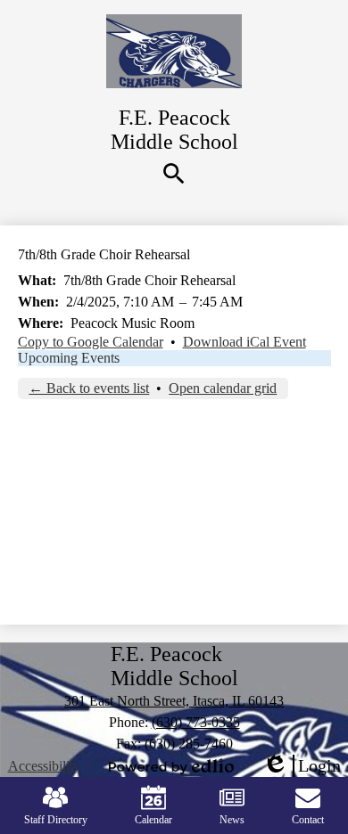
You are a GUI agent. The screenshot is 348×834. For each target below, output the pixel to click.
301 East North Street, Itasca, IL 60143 (174, 700)
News (232, 820)
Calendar (153, 820)
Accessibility (44, 765)
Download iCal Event (244, 341)
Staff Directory (55, 820)
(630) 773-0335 (196, 722)
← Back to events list (89, 388)
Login (301, 766)
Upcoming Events (69, 357)
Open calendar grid (223, 388)
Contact (308, 820)
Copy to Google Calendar (90, 341)
